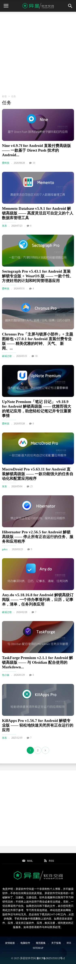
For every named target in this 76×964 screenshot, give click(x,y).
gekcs (4, 549)
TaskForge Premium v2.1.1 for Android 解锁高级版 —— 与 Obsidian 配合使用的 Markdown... (37, 662)
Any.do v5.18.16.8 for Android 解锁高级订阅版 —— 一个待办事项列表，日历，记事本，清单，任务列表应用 (38, 599)
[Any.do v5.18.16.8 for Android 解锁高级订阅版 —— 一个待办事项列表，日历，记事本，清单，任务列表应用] (38, 574)
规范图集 (41, 943)
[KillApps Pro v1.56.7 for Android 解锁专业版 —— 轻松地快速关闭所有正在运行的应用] (38, 700)
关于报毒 (56, 943)
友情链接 (10, 943)
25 (31, 486)
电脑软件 (25, 943)
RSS (69, 943)
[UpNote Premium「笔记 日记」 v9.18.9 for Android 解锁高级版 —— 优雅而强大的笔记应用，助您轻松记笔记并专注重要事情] (38, 381)
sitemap (38, 948)
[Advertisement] (38, 52)
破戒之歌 (7, 356)
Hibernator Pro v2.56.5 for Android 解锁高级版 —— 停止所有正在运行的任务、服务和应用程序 (37, 536)
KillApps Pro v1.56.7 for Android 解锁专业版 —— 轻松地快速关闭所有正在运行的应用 (37, 725)
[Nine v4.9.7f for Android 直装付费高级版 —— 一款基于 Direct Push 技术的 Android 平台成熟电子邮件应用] (38, 125)
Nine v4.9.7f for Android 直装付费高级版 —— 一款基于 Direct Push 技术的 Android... (36, 150)
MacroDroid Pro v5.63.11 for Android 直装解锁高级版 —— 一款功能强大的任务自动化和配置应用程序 (37, 474)
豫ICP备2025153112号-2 (50, 958)
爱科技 (5, 162)
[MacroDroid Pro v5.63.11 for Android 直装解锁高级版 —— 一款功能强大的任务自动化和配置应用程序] (38, 448)
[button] (70, 6)
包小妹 (5, 675)
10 (34, 162)
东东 (4, 225)
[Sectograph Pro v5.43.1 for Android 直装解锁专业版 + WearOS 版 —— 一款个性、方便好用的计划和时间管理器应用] (38, 251)
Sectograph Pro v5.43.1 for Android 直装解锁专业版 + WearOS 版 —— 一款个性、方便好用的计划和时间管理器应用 (38, 276)
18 (36, 356)
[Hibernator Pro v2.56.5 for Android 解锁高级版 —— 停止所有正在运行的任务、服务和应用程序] (38, 511)
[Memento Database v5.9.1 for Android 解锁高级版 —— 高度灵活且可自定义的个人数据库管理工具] (38, 188)
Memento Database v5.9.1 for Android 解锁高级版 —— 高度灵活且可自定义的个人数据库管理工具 (37, 213)
